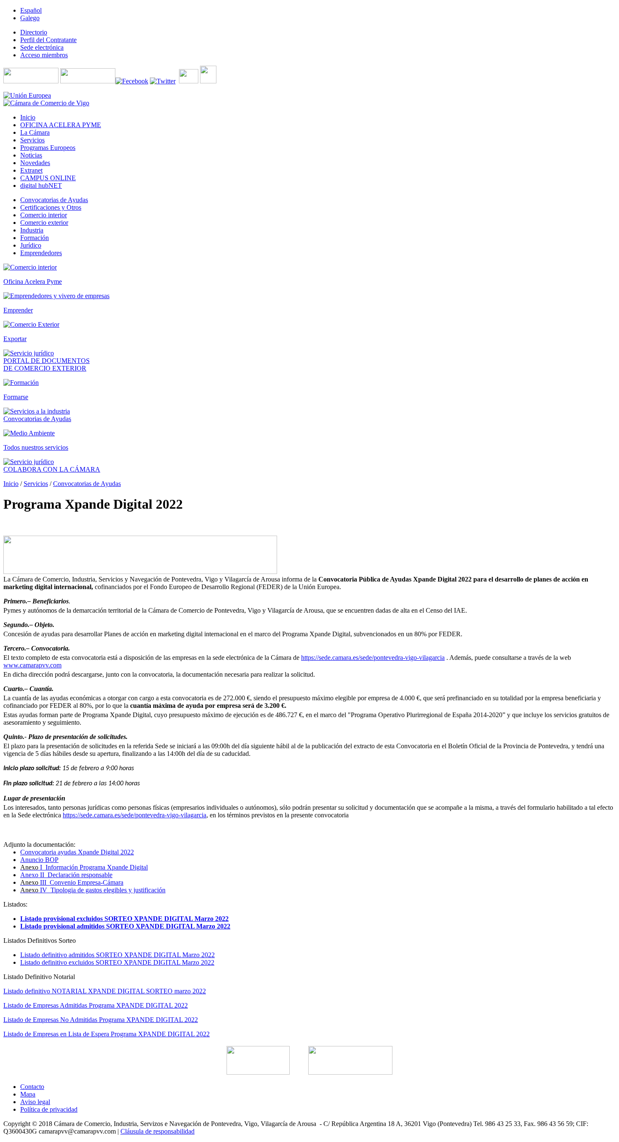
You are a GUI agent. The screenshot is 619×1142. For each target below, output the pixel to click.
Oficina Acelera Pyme (32, 281)
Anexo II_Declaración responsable (66, 874)
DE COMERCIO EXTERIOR (44, 368)
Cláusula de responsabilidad (157, 1131)
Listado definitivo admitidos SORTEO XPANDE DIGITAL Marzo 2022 (117, 954)
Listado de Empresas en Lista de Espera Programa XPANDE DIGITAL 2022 (106, 1034)
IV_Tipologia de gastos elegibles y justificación (92, 890)
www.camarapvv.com (32, 665)
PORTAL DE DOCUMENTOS (46, 360)
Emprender (18, 310)
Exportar (15, 338)
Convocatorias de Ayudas (37, 418)
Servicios (36, 483)
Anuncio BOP (39, 859)
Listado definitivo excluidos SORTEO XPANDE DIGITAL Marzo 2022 (117, 962)
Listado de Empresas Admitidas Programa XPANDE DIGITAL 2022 (95, 1005)
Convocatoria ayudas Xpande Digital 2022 (77, 852)
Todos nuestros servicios (35, 447)
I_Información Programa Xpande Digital (84, 867)
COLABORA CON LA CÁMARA (51, 469)
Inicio (11, 483)
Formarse (15, 396)
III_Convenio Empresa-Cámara (71, 882)
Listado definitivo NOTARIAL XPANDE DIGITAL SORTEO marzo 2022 (104, 991)
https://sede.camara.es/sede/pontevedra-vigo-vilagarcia (373, 657)
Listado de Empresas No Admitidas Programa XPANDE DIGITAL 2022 (100, 1019)
